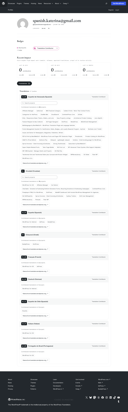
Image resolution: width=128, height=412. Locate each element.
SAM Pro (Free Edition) (29, 140)
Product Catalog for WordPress (95, 136)
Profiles (10, 10)
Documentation (58, 383)
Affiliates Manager (28, 111)
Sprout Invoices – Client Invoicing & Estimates (36, 143)
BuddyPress (51, 222)
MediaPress (74, 122)
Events (78, 383)
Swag (78, 389)
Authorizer (40, 111)
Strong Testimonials (59, 143)
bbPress (42, 222)
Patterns (33, 389)
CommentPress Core (68, 114)
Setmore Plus (43, 140)
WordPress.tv (58, 389)
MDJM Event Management (89, 122)
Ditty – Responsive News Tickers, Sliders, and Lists (38, 118)
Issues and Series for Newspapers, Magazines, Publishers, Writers (42, 132)
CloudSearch (55, 114)
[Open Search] (106, 3)
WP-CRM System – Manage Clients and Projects (37, 151)
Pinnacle (37, 199)
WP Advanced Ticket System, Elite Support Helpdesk (84, 147)
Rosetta (24, 311)
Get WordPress (118, 3)
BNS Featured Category (53, 111)
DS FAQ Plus (58, 151)
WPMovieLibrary (75, 154)
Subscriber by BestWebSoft (77, 143)
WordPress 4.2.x (27, 158)
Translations (24, 83)
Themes (33, 383)
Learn (55, 379)
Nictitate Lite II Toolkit (95, 129)
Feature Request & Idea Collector (32, 122)
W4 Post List (61, 147)
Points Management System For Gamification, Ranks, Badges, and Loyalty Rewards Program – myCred (53, 129)
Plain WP (95, 154)
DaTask (80, 114)
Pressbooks (78, 136)
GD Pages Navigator (52, 122)
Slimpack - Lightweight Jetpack (60, 140)
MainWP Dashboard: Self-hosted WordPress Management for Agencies (77, 192)
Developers (57, 386)
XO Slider (86, 154)
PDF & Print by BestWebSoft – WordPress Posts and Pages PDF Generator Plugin (47, 136)
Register (111, 10)
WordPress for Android (29, 222)
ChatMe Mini (44, 114)
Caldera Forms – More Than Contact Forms (77, 111)
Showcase (33, 379)
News (10, 383)
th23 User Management (86, 196)
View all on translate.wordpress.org (34, 163)
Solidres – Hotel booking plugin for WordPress (87, 140)
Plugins (32, 386)
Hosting (10, 386)
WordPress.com (104, 379)
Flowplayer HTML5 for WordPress (32, 192)
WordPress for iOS (28, 185)
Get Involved (80, 379)
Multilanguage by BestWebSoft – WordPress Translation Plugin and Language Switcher (48, 125)
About (10, 379)
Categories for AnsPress (30, 114)
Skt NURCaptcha (27, 196)
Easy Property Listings (64, 118)
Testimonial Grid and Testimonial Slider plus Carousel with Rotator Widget (45, 154)
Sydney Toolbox (71, 196)
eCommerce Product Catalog (83, 118)
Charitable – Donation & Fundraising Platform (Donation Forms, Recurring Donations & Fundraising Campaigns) (55, 189)
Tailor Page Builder (48, 147)
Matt (100, 383)
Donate (79, 386)
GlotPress (65, 122)
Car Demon (54, 185)
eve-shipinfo (98, 118)
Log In (117, 10)
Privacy (10, 389)
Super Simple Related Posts (31, 147)
